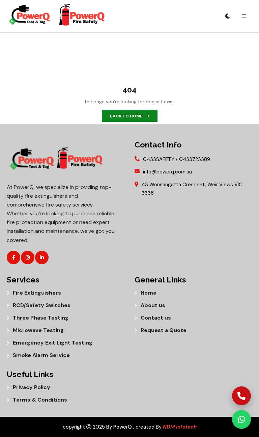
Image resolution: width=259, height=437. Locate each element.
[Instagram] (27, 257)
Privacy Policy (31, 387)
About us (153, 305)
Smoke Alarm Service (41, 355)
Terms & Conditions (40, 400)
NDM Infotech (180, 427)
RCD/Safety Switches (41, 305)
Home (148, 293)
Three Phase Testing (40, 318)
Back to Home (126, 116)
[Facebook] (13, 257)
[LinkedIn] (42, 257)
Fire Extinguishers (37, 293)
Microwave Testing (38, 330)
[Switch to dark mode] (227, 16)
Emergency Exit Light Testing (52, 343)
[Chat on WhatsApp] (241, 419)
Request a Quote (163, 330)
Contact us (156, 318)
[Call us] (241, 395)
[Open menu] (243, 16)
